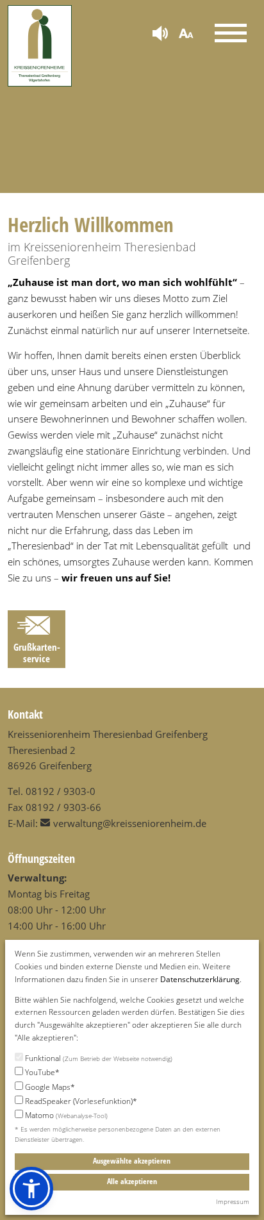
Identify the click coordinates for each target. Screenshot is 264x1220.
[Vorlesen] (160, 34)
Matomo (65, 1115)
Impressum (232, 1201)
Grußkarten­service (36, 652)
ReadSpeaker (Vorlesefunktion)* (80, 1101)
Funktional (97, 1058)
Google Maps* (49, 1087)
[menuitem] (160, 34)
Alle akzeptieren (132, 1181)
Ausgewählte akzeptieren (131, 1160)
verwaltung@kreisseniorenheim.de (129, 823)
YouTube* (41, 1072)
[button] (31, 1188)
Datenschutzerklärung (200, 979)
